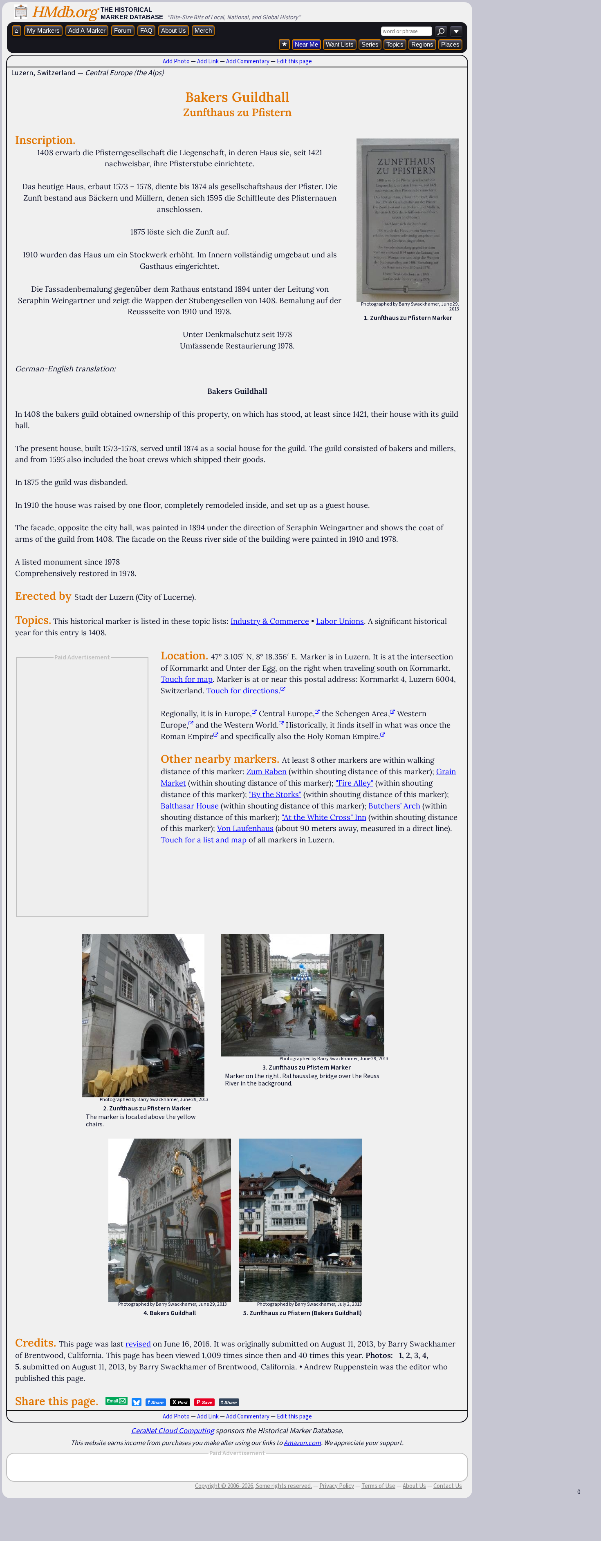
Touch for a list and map (204, 839)
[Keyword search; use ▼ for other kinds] (441, 31)
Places (450, 44)
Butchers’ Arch (394, 806)
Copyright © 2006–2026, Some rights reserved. (253, 1486)
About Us (173, 30)
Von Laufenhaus (245, 828)
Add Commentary (247, 61)
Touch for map (187, 679)
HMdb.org (63, 11)
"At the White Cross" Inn (324, 817)
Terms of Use (378, 1486)
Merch (203, 30)
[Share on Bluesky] (136, 1402)
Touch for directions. (243, 690)
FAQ (146, 30)
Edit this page (294, 61)
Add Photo (176, 61)
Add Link (208, 61)
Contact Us (447, 1486)
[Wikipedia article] (254, 713)
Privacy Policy (336, 1486)
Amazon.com (302, 1442)
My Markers (43, 30)
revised (138, 1344)
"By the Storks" (275, 794)
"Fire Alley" (354, 783)
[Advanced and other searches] (456, 31)
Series (370, 44)
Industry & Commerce (270, 621)
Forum (123, 30)
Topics (395, 44)
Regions (422, 44)
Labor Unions (340, 621)
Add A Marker (86, 30)
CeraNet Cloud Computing (172, 1430)
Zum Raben (267, 771)
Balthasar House (190, 806)
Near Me (306, 44)
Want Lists (340, 44)
